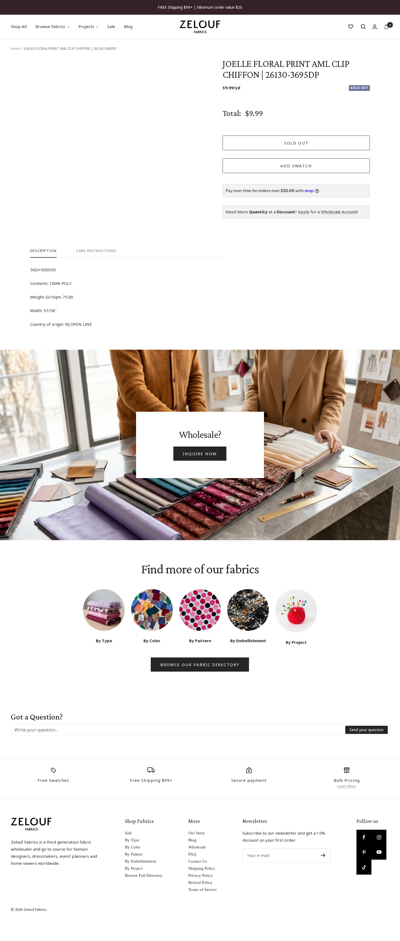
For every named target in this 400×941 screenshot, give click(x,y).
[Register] (323, 855)
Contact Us (197, 861)
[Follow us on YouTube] (378, 852)
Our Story (196, 833)
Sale (111, 26)
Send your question (366, 729)
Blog (128, 26)
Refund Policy (200, 882)
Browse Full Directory (143, 875)
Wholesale (197, 847)
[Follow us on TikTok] (363, 867)
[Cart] (386, 26)
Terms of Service (202, 889)
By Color (132, 847)
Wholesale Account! (339, 211)
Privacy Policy (200, 875)
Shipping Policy (201, 868)
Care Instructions (96, 250)
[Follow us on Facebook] (363, 837)
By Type (132, 840)
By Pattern (134, 854)
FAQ (192, 854)
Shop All (19, 26)
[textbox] (178, 730)
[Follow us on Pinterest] (363, 852)
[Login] (374, 26)
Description (43, 250)
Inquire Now (200, 453)
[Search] (363, 26)
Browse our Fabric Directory (199, 664)
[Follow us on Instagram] (378, 837)
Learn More (346, 786)
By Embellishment (140, 861)
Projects (86, 26)
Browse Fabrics (50, 26)
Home (16, 48)
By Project (134, 868)
